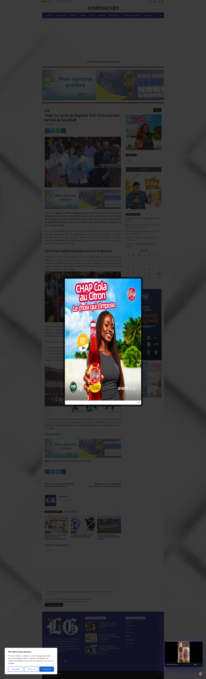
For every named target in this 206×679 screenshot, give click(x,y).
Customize (15, 669)
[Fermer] (199, 643)
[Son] (195, 643)
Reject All (31, 669)
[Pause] (191, 643)
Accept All (47, 669)
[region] (31, 661)
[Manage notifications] (200, 674)
